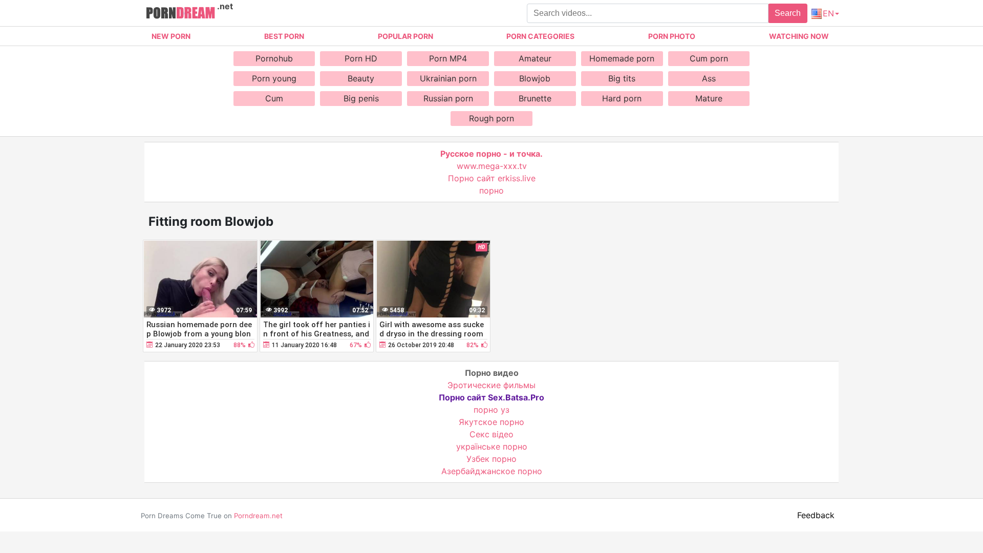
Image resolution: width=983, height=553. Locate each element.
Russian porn (448, 98)
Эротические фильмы (491, 385)
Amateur (535, 58)
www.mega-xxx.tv (492, 166)
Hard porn (622, 98)
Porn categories (540, 36)
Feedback (816, 515)
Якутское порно (491, 422)
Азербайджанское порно (491, 471)
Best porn (284, 36)
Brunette (535, 98)
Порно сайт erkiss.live (492, 178)
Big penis (361, 98)
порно (491, 190)
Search (788, 13)
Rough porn (491, 118)
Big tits (621, 78)
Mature (708, 98)
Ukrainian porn (448, 78)
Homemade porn (621, 58)
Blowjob (534, 78)
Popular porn (405, 36)
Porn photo (671, 36)
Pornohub (274, 58)
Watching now (799, 36)
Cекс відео (491, 434)
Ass (709, 78)
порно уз (491, 410)
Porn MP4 (448, 58)
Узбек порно (491, 459)
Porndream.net (258, 516)
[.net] (180, 14)
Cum (274, 98)
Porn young (274, 78)
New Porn (171, 36)
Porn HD (361, 58)
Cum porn (709, 58)
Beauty (361, 78)
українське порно (491, 446)
